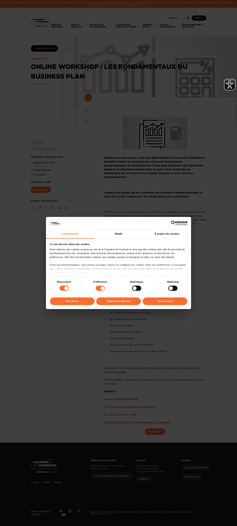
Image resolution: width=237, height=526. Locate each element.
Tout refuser (72, 301)
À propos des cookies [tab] (166, 233)
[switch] (100, 288)
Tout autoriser (165, 301)
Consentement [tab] (70, 233)
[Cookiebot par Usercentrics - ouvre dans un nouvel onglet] (173, 223)
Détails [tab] (119, 233)
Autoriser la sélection (119, 301)
